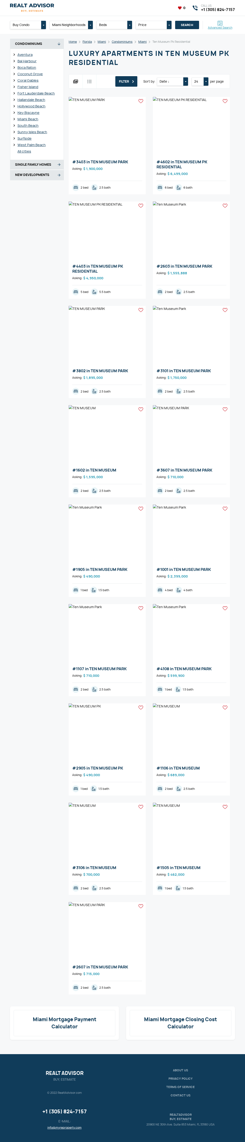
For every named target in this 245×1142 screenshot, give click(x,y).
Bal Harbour (27, 61)
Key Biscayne (28, 112)
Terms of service (180, 1087)
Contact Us (180, 1095)
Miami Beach (27, 119)
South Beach (28, 125)
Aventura (25, 54)
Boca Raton (26, 67)
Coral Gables (28, 80)
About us (180, 1070)
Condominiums (122, 42)
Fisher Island (27, 87)
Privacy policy (180, 1079)
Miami (102, 42)
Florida (87, 42)
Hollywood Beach (31, 106)
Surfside (24, 138)
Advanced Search (220, 27)
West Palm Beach (31, 145)
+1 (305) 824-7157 (64, 1111)
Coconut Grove (30, 74)
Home (73, 42)
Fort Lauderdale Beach (36, 93)
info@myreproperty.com (64, 1128)
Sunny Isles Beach (32, 132)
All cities (24, 151)
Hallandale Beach (31, 99)
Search (187, 25)
